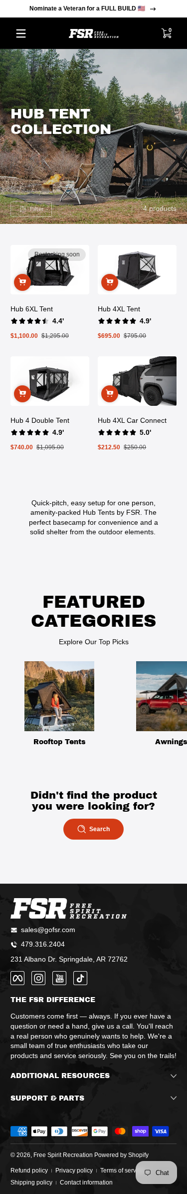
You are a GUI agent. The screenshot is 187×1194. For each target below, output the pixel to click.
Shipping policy (31, 1182)
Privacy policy (74, 1170)
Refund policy (29, 1170)
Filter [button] (36, 209)
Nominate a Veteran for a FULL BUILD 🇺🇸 (87, 8)
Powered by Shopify (121, 1155)
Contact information (86, 1182)
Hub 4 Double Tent (39, 420)
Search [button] (99, 829)
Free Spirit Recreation (63, 1155)
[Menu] (20, 33)
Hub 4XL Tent (119, 309)
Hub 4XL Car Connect (132, 420)
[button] (166, 33)
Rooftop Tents (59, 742)
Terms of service (122, 1170)
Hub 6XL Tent (31, 309)
